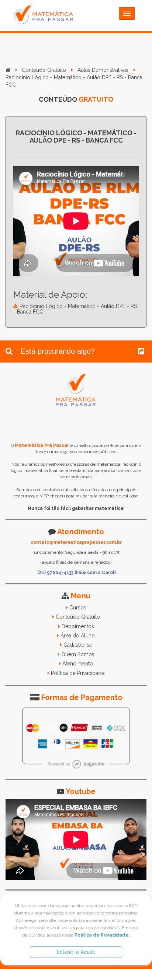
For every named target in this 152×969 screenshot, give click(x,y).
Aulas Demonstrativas (102, 70)
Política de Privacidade (77, 673)
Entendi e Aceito (76, 952)
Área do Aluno (78, 636)
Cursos (77, 608)
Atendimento (77, 664)
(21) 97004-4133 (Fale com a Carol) (76, 572)
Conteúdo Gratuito (44, 70)
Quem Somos (77, 654)
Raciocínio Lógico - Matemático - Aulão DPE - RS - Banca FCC (75, 309)
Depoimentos (78, 626)
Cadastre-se (77, 645)
